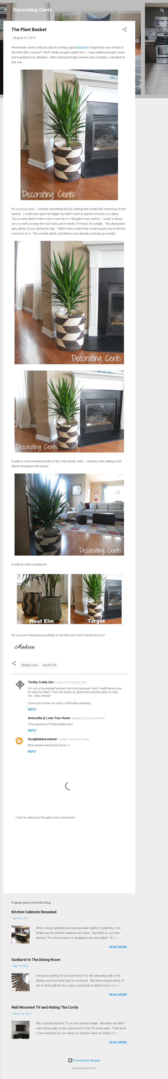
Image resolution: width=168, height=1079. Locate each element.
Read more (118, 947)
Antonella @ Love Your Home (49, 718)
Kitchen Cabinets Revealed (34, 912)
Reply (32, 709)
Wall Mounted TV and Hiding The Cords (44, 1007)
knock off (49, 665)
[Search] (162, 11)
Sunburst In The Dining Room (35, 959)
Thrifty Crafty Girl (40, 682)
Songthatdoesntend (42, 739)
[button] (124, 30)
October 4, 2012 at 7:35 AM (73, 739)
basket (81, 47)
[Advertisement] (151, 82)
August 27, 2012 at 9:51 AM (70, 682)
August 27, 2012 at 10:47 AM (88, 718)
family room (30, 665)
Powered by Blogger (86, 1060)
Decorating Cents (32, 10)
